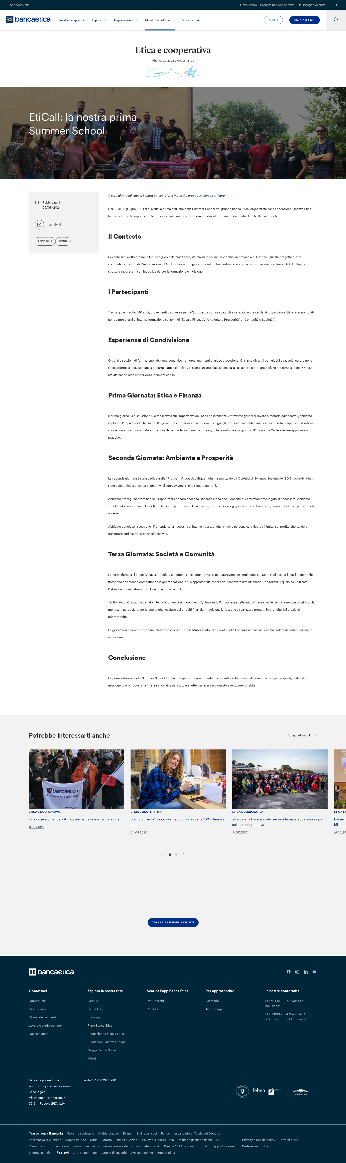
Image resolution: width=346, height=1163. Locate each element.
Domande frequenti (43, 1017)
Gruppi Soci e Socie (102, 1050)
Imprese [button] (97, 20)
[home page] (28, 19)
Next (184, 855)
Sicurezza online (40, 1153)
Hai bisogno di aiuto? (312, 5)
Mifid (94, 1140)
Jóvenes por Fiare (212, 196)
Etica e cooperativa (44, 812)
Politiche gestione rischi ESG (198, 1140)
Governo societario (80, 1133)
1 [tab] (169, 854)
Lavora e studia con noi (45, 1025)
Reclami (62, 1152)
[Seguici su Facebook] (288, 972)
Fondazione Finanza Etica (106, 1034)
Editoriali (45, 241)
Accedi (273, 19)
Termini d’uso (288, 1140)
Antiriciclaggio (108, 1133)
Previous (162, 854)
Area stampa (214, 1009)
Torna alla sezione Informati (173, 922)
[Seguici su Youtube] (314, 972)
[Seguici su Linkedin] (306, 972)
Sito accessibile (19, 5)
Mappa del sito (75, 1140)
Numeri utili (37, 1001)
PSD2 (204, 1146)
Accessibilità (166, 1153)
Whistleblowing (142, 1153)
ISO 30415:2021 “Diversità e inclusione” (284, 1003)
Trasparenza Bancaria (46, 1133)
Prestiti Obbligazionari (180, 1146)
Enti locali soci (147, 1133)
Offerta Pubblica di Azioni (120, 1140)
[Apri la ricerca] (336, 20)
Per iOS (152, 1009)
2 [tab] (175, 854)
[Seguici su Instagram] (297, 972)
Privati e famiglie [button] (69, 20)
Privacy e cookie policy (258, 1140)
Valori (92, 1058)
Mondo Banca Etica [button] (157, 20)
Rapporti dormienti (225, 1146)
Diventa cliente (304, 19)
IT (331, 5)
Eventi (63, 241)
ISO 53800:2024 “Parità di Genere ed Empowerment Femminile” (289, 1016)
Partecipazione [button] (190, 20)
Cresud (93, 1001)
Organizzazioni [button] (123, 20)
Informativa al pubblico (45, 1140)
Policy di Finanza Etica (158, 1140)
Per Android (155, 1001)
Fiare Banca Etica (100, 1025)
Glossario (212, 1001)
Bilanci (128, 1133)
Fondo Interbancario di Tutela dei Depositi (190, 1133)
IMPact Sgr (96, 1009)
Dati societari (38, 1034)
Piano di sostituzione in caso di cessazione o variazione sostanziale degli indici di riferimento (94, 1146)
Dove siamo (248, 5)
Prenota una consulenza (277, 5)
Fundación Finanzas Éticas (106, 1042)
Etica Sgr (94, 1017)
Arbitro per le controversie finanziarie (100, 1153)
